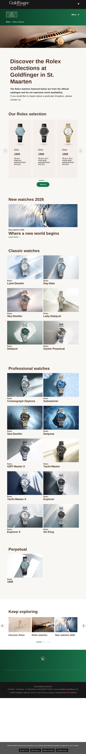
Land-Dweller (15, 283)
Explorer (48, 499)
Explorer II (13, 531)
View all (43, 184)
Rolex (9, 281)
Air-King (48, 531)
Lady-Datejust (52, 316)
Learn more (14, 237)
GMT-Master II (16, 466)
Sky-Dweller (14, 316)
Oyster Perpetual (54, 348)
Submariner (50, 401)
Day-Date (49, 283)
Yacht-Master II (16, 499)
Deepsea (48, 433)
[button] (5, 150)
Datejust (12, 348)
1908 (10, 581)
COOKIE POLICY (62, 750)
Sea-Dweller (14, 433)
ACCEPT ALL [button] (24, 750)
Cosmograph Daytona (21, 401)
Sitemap (27, 692)
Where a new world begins (34, 233)
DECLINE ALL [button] (35, 750)
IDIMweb (73, 692)
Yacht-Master (51, 466)
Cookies (51, 692)
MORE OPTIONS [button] (48, 750)
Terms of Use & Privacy (39, 692)
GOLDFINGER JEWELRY (43, 687)
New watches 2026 (16, 230)
